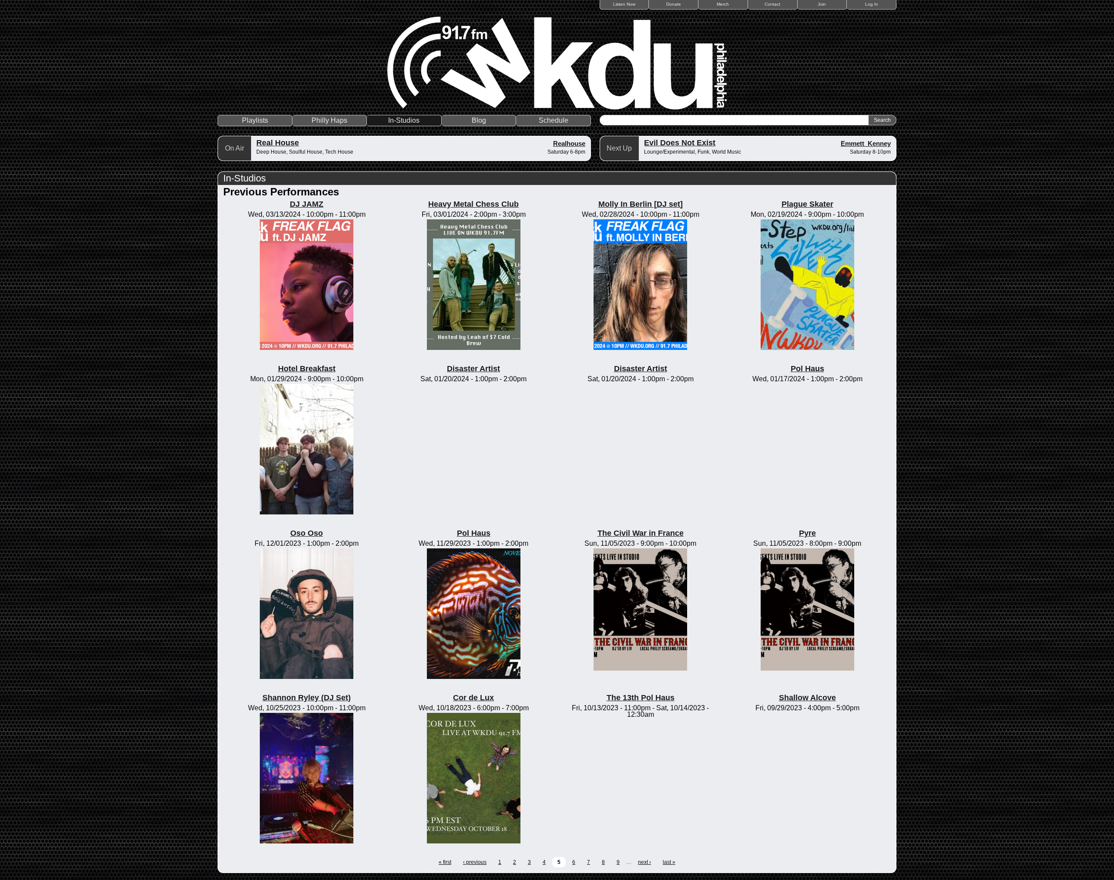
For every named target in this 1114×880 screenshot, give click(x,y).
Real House (277, 142)
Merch (723, 4)
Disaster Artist (473, 368)
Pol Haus (807, 368)
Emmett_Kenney (866, 143)
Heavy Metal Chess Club (473, 204)
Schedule (553, 120)
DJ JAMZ (306, 204)
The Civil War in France (640, 533)
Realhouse (569, 143)
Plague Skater (807, 204)
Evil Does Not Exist (679, 142)
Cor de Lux (473, 697)
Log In (871, 4)
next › (644, 862)
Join (822, 4)
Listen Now (624, 4)
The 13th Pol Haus (640, 697)
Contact (772, 4)
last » (669, 862)
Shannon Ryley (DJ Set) (306, 697)
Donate (673, 4)
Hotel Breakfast (307, 368)
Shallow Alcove (807, 697)
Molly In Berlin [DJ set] (640, 204)
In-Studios (403, 120)
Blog (479, 120)
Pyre (807, 533)
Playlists (255, 120)
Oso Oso (306, 533)
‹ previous (475, 862)
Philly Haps (329, 120)
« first (445, 862)
